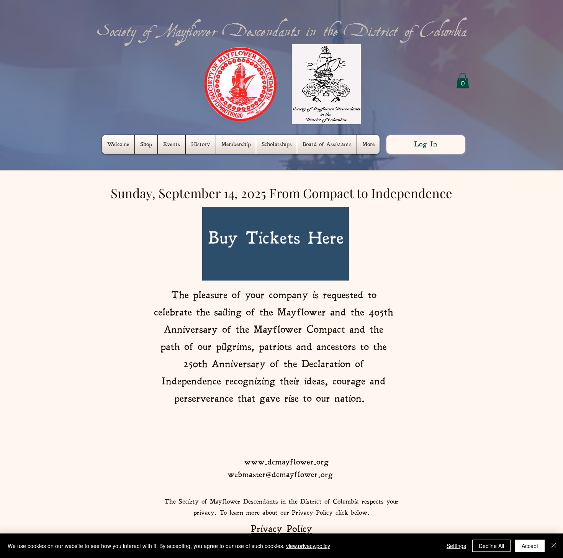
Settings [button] (456, 546)
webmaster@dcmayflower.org (280, 474)
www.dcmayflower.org (286, 462)
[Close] (553, 546)
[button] (462, 81)
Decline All (491, 546)
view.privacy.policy (308, 546)
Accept (530, 546)
